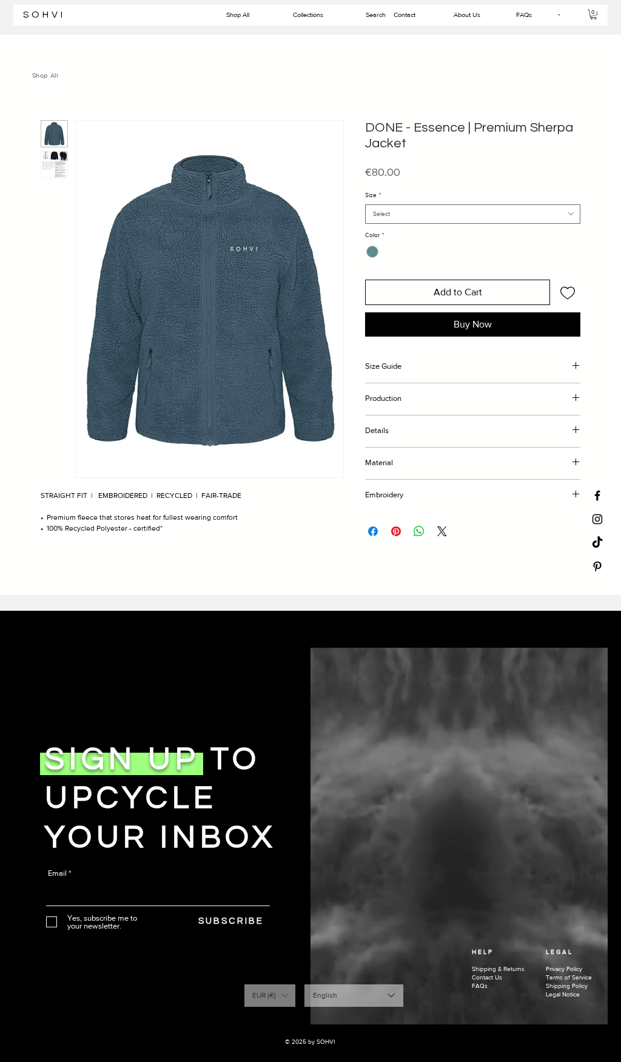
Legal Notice (563, 994)
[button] (593, 14)
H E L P (482, 952)
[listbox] (269, 995)
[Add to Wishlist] (567, 292)
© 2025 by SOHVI (311, 1041)
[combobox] (472, 214)
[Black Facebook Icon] (597, 495)
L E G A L (558, 952)
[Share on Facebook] (373, 531)
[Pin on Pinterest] (396, 531)
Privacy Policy (564, 969)
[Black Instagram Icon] (597, 519)
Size (373, 195)
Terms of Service (569, 977)
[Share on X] (442, 531)
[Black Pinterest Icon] (597, 566)
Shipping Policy (567, 986)
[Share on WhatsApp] (419, 531)
